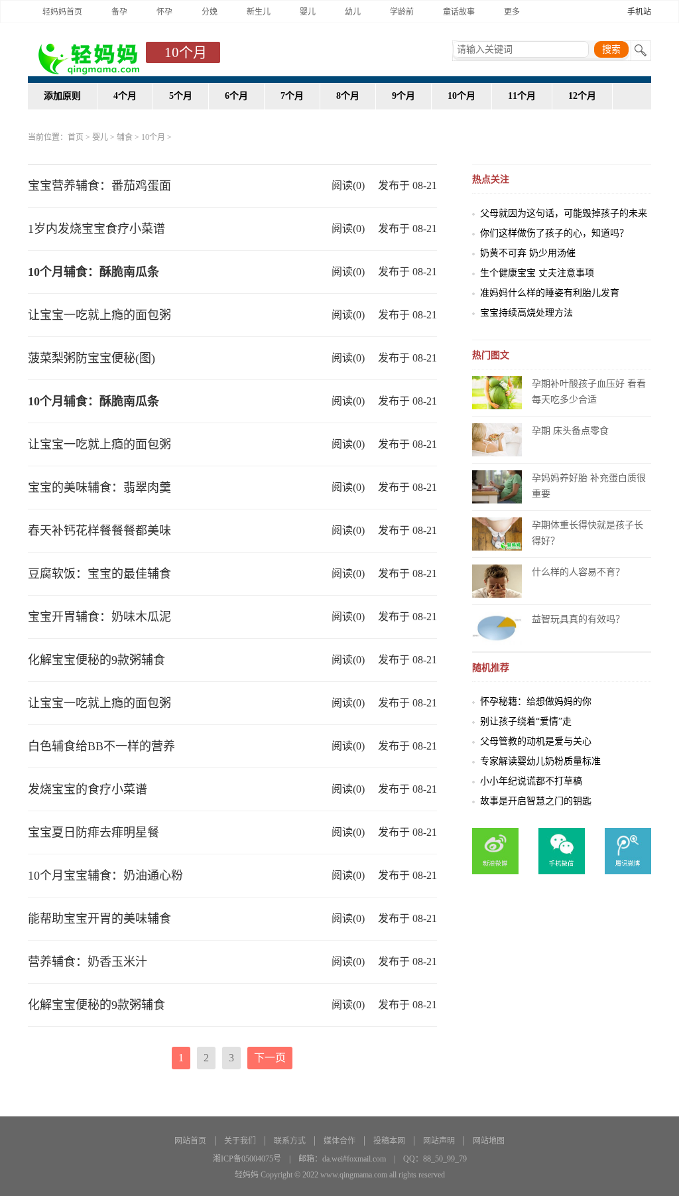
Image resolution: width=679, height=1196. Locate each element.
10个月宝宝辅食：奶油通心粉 (105, 875)
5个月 (180, 96)
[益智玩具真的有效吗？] (497, 627)
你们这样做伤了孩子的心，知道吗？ (554, 233)
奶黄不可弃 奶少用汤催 (528, 253)
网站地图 (489, 1141)
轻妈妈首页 (62, 12)
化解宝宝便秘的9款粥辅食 (96, 660)
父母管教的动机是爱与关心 (535, 741)
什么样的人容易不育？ (578, 572)
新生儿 (259, 12)
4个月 (125, 96)
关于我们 (240, 1141)
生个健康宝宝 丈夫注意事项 (537, 273)
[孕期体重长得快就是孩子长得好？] (497, 533)
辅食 (125, 137)
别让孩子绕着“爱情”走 (526, 721)
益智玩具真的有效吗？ (578, 619)
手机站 (639, 12)
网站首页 (190, 1141)
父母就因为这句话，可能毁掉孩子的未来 (563, 213)
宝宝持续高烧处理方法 (526, 313)
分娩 (209, 12)
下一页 (270, 1057)
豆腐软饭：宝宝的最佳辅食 (99, 573)
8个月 (347, 96)
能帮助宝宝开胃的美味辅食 (99, 918)
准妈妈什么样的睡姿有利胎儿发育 (549, 293)
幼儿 (353, 12)
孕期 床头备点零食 (570, 431)
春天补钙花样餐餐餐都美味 (99, 530)
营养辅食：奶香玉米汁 (87, 961)
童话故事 (459, 12)
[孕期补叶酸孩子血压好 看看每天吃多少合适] (497, 391)
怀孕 (164, 12)
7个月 (292, 96)
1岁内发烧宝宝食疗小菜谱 (96, 228)
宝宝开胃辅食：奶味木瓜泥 (99, 617)
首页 (76, 137)
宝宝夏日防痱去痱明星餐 (93, 832)
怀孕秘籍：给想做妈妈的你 (535, 701)
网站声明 (439, 1141)
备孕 (119, 12)
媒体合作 (339, 1141)
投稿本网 (389, 1141)
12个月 (582, 96)
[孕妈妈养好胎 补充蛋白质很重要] (497, 486)
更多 (512, 12)
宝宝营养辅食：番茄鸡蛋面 (99, 185)
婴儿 (308, 12)
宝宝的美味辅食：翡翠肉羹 (99, 487)
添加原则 (62, 96)
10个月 (461, 96)
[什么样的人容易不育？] (497, 580)
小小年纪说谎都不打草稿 (531, 781)
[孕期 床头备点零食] (497, 438)
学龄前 (402, 12)
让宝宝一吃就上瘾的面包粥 (99, 315)
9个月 (403, 96)
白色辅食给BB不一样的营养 (101, 746)
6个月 (236, 96)
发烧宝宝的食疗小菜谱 (87, 789)
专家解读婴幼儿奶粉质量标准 (540, 761)
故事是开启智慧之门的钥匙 (535, 801)
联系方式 (290, 1141)
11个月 (522, 96)
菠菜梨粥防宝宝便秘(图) (91, 358)
